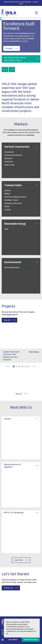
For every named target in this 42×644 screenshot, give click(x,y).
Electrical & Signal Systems (15, 197)
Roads (6, 206)
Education (8, 158)
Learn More (22, 560)
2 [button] (17, 366)
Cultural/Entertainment (13, 155)
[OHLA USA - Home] (9, 12)
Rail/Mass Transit (11, 200)
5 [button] (25, 366)
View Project (34, 352)
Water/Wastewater (12, 267)
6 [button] (28, 366)
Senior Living (9, 165)
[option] (21, 41)
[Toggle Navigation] (36, 12)
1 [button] (14, 366)
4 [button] (22, 366)
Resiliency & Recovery (13, 203)
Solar (6, 229)
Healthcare (8, 162)
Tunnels (7, 210)
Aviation (7, 190)
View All (10, 320)
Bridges (7, 194)
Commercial (9, 152)
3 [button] (19, 366)
